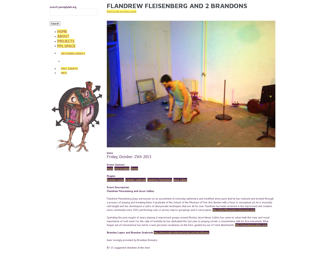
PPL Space (66, 46)
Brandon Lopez (115, 179)
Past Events (69, 68)
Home (62, 31)
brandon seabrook (135, 179)
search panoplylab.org (63, 7)
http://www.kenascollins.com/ (251, 225)
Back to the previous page (121, 11)
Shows (134, 168)
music (110, 168)
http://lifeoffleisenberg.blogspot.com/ (234, 210)
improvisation (121, 168)
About (63, 36)
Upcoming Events (73, 53)
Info (64, 72)
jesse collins (180, 179)
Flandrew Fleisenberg (159, 179)
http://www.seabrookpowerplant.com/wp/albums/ (181, 232)
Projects (65, 41)
